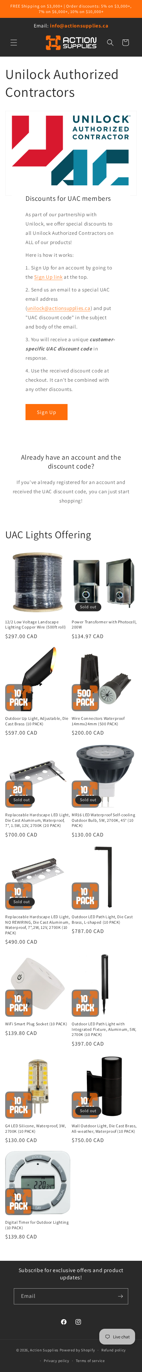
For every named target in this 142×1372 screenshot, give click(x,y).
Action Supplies (44, 1350)
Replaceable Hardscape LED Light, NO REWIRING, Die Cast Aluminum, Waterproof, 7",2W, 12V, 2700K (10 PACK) (37, 924)
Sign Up (46, 411)
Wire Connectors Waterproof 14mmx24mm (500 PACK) (98, 721)
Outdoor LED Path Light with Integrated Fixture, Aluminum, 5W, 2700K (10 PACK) (104, 1029)
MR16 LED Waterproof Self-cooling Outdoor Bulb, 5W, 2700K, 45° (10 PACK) (103, 820)
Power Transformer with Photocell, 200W (104, 624)
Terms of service (90, 1360)
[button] (13, 42)
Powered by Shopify (77, 1350)
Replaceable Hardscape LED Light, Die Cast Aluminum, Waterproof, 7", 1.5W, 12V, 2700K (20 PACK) (37, 820)
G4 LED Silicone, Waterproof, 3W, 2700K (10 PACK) (35, 1128)
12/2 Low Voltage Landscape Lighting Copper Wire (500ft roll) (35, 624)
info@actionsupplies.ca (79, 25)
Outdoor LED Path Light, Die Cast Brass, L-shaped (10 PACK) (102, 919)
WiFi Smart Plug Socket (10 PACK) (36, 1023)
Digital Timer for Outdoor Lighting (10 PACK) (37, 1225)
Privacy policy (56, 1360)
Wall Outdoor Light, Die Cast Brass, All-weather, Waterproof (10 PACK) (104, 1128)
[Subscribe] (120, 1296)
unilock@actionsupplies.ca (59, 308)
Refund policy (113, 1350)
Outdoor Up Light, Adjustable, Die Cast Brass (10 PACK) (37, 721)
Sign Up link (48, 277)
